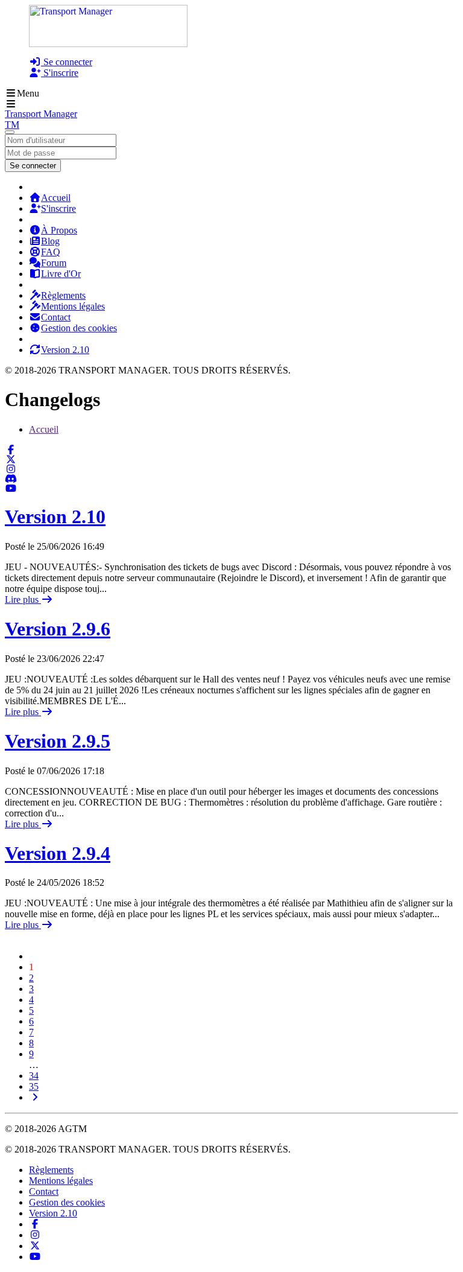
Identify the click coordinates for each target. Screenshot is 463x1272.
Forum (53, 263)
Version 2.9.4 (57, 853)
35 (34, 1086)
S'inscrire (59, 73)
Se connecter (66, 62)
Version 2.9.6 (57, 629)
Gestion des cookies (79, 328)
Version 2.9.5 (57, 741)
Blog (50, 241)
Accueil (56, 197)
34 (34, 1075)
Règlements (63, 295)
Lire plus (23, 599)
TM (12, 124)
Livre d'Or (61, 274)
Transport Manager (41, 114)
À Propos (59, 230)
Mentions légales (73, 306)
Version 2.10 (65, 350)
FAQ (50, 252)
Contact (56, 317)
